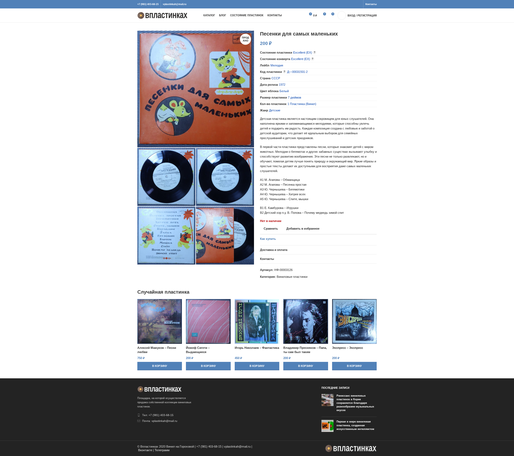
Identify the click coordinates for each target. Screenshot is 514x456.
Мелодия (276, 65)
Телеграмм (162, 450)
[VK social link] (354, 4)
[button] (159, 366)
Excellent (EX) (302, 52)
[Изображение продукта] (159, 321)
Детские (274, 110)
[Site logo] (162, 15)
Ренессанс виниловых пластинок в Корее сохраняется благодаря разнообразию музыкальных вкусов (355, 403)
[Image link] (159, 389)
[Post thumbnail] (327, 404)
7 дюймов (294, 97)
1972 (282, 84)
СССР (275, 78)
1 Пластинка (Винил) (302, 104)
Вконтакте (145, 450)
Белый (284, 91)
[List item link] (165, 415)
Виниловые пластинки (292, 276)
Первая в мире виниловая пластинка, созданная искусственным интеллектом (355, 425)
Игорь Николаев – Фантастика (257, 347)
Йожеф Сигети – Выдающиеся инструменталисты (200, 352)
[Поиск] (299, 15)
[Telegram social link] (359, 4)
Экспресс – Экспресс (347, 347)
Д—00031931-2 (297, 71)
